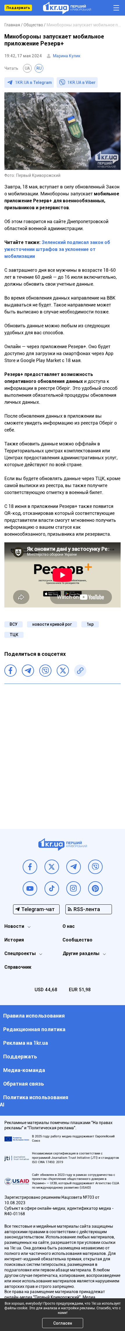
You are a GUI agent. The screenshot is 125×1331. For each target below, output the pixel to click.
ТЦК (14, 634)
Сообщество (77, 940)
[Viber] (45, 670)
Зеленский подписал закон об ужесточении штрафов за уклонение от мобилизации (57, 249)
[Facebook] (10, 670)
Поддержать (18, 8)
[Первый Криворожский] (67, 8)
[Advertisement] (62, 752)
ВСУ (13, 624)
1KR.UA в (33, 82)
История (14, 940)
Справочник (17, 967)
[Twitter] (63, 670)
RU (39, 68)
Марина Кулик (67, 56)
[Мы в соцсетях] (30, 867)
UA (27, 68)
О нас (69, 926)
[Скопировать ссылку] (80, 670)
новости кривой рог (52, 624)
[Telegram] (28, 670)
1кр (90, 624)
